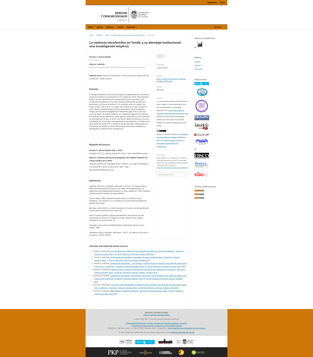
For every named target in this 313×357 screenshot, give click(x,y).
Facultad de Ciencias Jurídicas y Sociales (170, 323)
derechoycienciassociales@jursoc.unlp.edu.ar (187, 328)
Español (197, 65)
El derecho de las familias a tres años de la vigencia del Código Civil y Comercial (143, 269)
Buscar (219, 27)
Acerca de (131, 27)
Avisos (120, 27)
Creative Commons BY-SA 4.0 (182, 332)
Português (198, 69)
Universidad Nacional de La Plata (139, 323)
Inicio (90, 27)
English (197, 62)
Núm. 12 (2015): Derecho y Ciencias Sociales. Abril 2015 (125, 35)
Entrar (222, 2)
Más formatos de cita (165, 175)
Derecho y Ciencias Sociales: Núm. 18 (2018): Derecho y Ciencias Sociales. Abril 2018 (150, 266)
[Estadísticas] (200, 47)
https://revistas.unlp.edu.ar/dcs (156, 315)
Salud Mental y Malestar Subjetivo (124, 291)
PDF (161, 56)
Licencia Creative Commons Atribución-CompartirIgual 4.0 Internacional (169, 143)
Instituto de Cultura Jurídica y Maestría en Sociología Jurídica (157, 326)
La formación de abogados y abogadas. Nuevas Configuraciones (136, 257)
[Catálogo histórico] (201, 130)
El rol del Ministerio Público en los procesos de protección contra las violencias (142, 251)
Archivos (110, 27)
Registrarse (212, 2)
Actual (99, 27)
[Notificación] (195, 47)
